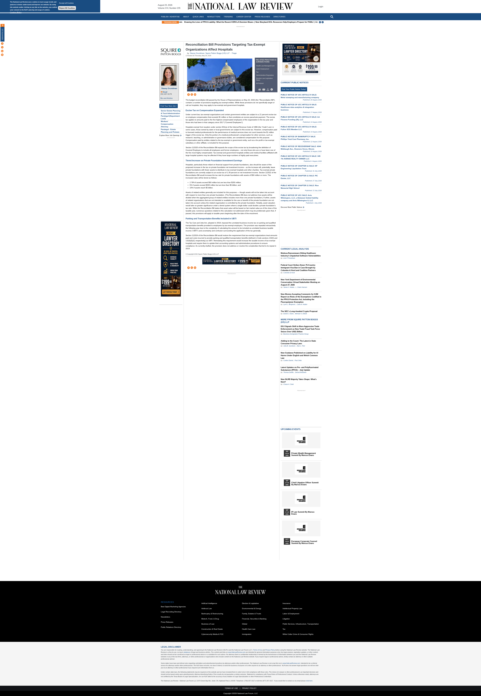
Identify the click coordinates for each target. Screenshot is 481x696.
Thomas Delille (288, 372)
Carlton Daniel (288, 360)
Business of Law (207, 624)
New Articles (2, 34)
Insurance (286, 603)
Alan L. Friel (301, 346)
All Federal (260, 83)
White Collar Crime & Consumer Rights (298, 634)
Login (320, 7)
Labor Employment (262, 69)
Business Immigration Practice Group (296, 334)
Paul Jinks (298, 360)
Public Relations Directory (171, 627)
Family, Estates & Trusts (251, 614)
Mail (264, 89)
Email (165, 92)
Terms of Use (257, 650)
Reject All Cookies (67, 8)
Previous (320, 22)
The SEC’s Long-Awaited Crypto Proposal (299, 311)
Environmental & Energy (251, 608)
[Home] (240, 6)
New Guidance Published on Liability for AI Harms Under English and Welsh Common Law (299, 355)
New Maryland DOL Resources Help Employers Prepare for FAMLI (280, 22)
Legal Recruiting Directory (171, 612)
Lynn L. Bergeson (289, 304)
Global (244, 624)
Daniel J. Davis (288, 314)
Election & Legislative (250, 603)
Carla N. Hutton (302, 304)
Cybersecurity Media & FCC (212, 634)
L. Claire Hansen (301, 287)
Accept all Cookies (66, 3)
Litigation (286, 619)
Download (268, 89)
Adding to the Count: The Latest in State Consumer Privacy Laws (298, 342)
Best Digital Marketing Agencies (173, 607)
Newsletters (213, 17)
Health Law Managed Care (265, 66)
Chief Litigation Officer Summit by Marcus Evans (305, 484)
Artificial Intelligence (209, 603)
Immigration (246, 634)
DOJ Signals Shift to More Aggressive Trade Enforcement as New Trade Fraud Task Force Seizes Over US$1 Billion (300, 329)
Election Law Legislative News (264, 79)
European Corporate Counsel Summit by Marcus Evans (304, 542)
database (187, 652)
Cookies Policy (16, 12)
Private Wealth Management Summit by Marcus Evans (303, 454)
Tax (257, 72)
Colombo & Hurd (289, 273)
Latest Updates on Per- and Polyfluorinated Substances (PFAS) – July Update (299, 368)
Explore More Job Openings (169, 135)
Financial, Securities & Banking (254, 619)
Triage (234, 53)
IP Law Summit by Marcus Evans (302, 513)
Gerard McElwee (300, 372)
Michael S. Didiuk (301, 314)
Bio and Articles (166, 98)
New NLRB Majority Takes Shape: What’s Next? (299, 380)
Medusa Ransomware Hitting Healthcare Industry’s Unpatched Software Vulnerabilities (301, 254)
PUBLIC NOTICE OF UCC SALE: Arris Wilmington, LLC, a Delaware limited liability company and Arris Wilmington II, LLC (299, 197)
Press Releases (167, 622)
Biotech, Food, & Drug (210, 619)
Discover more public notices (291, 207)
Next (323, 22)
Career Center (243, 17)
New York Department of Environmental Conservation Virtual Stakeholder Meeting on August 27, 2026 (300, 282)
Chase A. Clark (288, 384)
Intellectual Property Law (292, 608)
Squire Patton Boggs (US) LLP (217, 53)
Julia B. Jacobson (289, 346)
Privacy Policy (270, 650)
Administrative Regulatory (265, 75)
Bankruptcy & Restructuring (212, 614)
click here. (309, 681)
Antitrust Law (206, 608)
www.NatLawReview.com (236, 652)
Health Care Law (248, 629)
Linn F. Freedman (289, 258)
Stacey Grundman (169, 88)
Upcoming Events (290, 429)
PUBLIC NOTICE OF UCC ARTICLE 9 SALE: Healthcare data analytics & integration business (299, 107)
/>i (272, 89)
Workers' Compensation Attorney (167, 124)
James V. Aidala (288, 287)
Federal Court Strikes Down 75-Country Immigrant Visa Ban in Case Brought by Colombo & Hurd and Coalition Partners (298, 267)
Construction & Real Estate (212, 629)
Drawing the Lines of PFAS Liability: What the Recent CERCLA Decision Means (215, 22)
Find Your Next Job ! (168, 106)
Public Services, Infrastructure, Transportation (301, 624)
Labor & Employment (291, 614)
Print (260, 89)
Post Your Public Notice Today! (294, 89)
